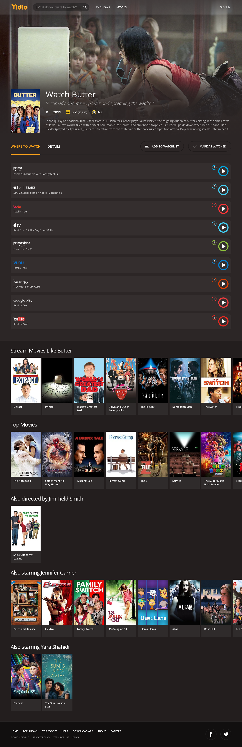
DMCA (75, 737)
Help (65, 731)
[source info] (213, 167)
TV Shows (103, 7)
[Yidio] (19, 8)
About (102, 731)
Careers (116, 731)
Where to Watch (25, 146)
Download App (83, 731)
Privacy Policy (41, 737)
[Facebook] (211, 734)
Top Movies (49, 731)
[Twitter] (225, 734)
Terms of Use (61, 737)
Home (14, 731)
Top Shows (30, 731)
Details (53, 146)
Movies (121, 7)
